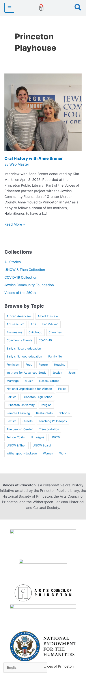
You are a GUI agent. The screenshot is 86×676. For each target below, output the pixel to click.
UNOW (55, 437)
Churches (55, 332)
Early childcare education (24, 348)
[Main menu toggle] (9, 8)
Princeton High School (37, 397)
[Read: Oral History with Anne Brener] (43, 112)
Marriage (13, 380)
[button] (78, 8)
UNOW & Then (16, 445)
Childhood (35, 332)
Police (62, 388)
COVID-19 (45, 340)
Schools (64, 413)
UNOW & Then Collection (24, 270)
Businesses (14, 332)
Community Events (19, 340)
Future (43, 364)
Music (29, 380)
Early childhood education (24, 356)
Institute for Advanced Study (26, 372)
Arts (33, 324)
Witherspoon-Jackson (22, 453)
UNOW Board (42, 445)
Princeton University (21, 405)
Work (62, 453)
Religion (46, 405)
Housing (59, 364)
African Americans (19, 316)
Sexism (11, 421)
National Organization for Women (29, 388)
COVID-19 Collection (20, 277)
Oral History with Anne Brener (33, 158)
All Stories (12, 262)
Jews (72, 372)
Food (29, 364)
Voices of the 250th (20, 293)
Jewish (57, 372)
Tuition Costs (16, 437)
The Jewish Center (20, 429)
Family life (55, 356)
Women (48, 453)
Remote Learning (18, 413)
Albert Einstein (48, 316)
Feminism (13, 364)
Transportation (49, 429)
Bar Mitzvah (50, 324)
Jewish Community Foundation (29, 285)
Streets (27, 421)
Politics (11, 397)
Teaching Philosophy (53, 421)
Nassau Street (49, 380)
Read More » (14, 224)
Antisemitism (15, 324)
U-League (38, 437)
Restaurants (44, 413)
